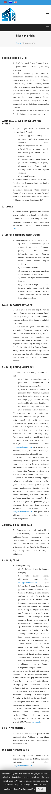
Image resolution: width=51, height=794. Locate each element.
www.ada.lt (36, 722)
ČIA (14, 229)
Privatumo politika (26, 789)
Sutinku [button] (41, 789)
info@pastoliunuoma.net (22, 447)
